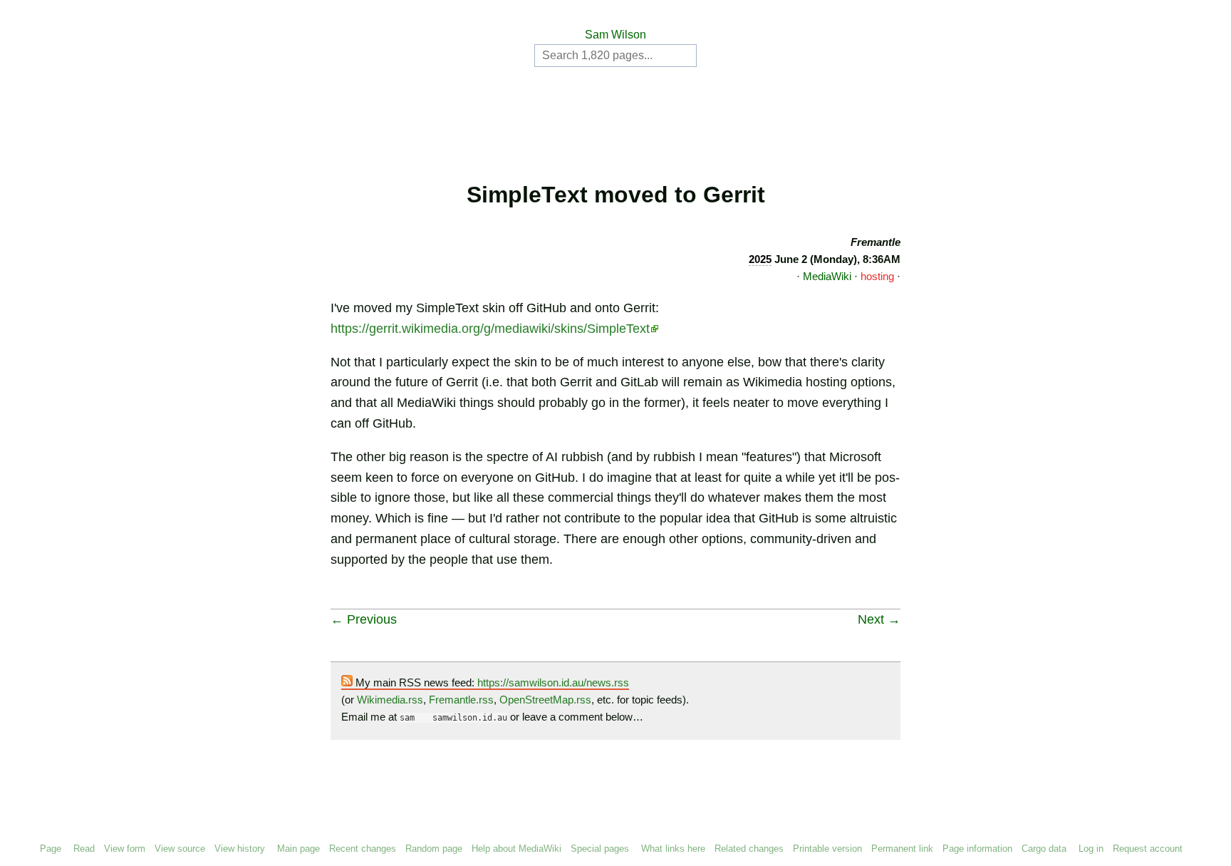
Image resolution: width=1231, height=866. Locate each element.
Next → (879, 619)
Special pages (600, 848)
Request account (1148, 848)
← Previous (364, 619)
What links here (673, 848)
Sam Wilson (615, 35)
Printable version (827, 848)
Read (84, 848)
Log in (1091, 848)
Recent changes (362, 848)
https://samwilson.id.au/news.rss (553, 682)
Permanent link (902, 848)
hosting (877, 276)
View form (124, 848)
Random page (433, 848)
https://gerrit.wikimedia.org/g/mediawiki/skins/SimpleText (490, 328)
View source (180, 848)
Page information (977, 848)
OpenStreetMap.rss (545, 700)
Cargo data (1044, 848)
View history (239, 848)
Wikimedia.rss (390, 700)
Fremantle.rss (461, 700)
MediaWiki (827, 276)
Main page (298, 848)
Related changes (749, 848)
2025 (760, 259)
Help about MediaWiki (516, 848)
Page (50, 848)
